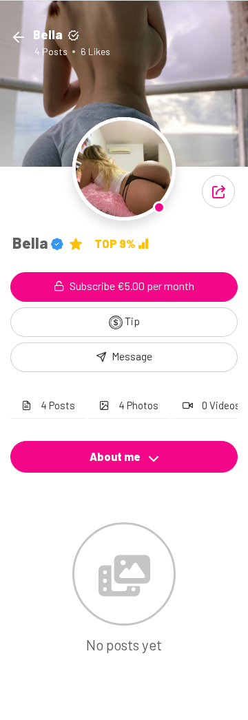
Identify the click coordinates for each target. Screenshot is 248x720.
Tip (131, 320)
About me (116, 456)
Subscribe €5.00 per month (131, 285)
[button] (218, 191)
